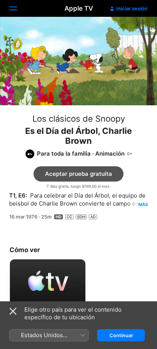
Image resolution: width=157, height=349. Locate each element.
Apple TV (78, 8)
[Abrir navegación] (18, 8)
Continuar (121, 335)
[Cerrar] (13, 311)
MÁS (143, 204)
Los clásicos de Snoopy (78, 119)
